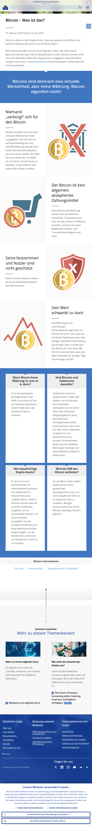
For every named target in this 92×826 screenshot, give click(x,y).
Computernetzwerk (36, 62)
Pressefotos (8, 740)
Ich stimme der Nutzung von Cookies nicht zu (47, 821)
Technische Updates (41, 738)
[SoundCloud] (80, 767)
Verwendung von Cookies (74, 740)
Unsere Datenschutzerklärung (30, 808)
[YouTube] (74, 767)
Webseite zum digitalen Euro (24, 703)
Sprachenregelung (70, 748)
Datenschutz (68, 732)
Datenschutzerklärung (72, 736)
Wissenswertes (10, 736)
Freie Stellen (8, 732)
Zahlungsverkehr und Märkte (63, 569)
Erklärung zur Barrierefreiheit (75, 744)
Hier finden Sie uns (12, 748)
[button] (87, 2)
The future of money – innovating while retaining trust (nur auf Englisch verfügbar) (66, 698)
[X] (55, 767)
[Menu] (87, 7)
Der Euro (19, 569)
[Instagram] (68, 767)
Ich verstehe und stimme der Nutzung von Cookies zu (48, 814)
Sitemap (7, 754)
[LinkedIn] (62, 767)
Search (80, 7)
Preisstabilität (36, 569)
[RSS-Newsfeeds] (87, 767)
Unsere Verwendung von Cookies (63, 808)
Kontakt (6, 744)
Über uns (7, 728)
